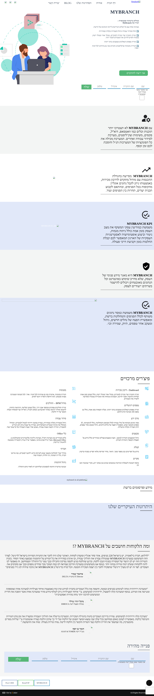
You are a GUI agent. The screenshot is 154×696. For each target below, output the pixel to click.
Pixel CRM (10, 683)
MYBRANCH (42, 683)
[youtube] (9, 3)
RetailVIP (25, 683)
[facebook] (4, 3)
